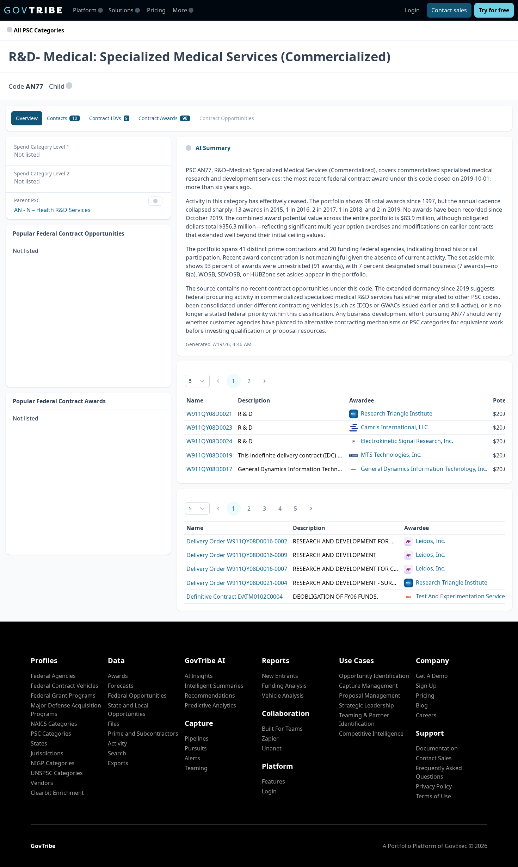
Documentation (437, 748)
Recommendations (210, 695)
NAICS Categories (54, 724)
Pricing (156, 10)
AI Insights (199, 676)
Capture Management (368, 686)
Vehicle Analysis (283, 695)
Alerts (192, 758)
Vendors (42, 783)
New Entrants (280, 676)
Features (273, 781)
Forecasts (121, 686)
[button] (69, 86)
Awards (118, 676)
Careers (426, 715)
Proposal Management (369, 695)
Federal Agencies (53, 676)
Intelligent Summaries (214, 686)
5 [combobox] (190, 381)
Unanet (272, 748)
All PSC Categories (38, 30)
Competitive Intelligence (371, 733)
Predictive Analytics (210, 705)
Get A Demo (432, 676)
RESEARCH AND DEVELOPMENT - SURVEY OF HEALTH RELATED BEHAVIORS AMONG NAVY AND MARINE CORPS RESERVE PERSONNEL (346, 583)
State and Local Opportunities (128, 709)
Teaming (196, 768)
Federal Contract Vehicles (64, 686)
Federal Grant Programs (63, 695)
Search (117, 753)
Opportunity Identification (374, 676)
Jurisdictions (47, 753)
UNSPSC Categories (57, 773)
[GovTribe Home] (33, 10)
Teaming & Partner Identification (364, 719)
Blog (422, 705)
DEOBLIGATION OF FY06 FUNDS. (335, 596)
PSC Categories (51, 733)
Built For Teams (282, 728)
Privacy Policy (434, 786)
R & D (245, 414)
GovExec (456, 846)
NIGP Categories (53, 763)
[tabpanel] (344, 257)
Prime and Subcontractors (143, 733)
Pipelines (197, 738)
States (39, 743)
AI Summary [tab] (213, 148)
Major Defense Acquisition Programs (66, 709)
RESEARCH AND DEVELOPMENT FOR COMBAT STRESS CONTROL (346, 569)
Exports (118, 763)
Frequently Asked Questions (439, 772)
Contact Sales (434, 758)
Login (412, 10)
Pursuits (196, 748)
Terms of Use (433, 796)
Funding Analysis (284, 686)
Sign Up (426, 686)
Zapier (270, 738)
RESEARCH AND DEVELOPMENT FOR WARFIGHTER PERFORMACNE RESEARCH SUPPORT (346, 541)
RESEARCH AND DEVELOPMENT (334, 555)
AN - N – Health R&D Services (52, 210)
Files (113, 724)
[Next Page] (265, 381)
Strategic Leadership (366, 705)
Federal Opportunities (137, 695)
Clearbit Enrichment (57, 793)
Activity (117, 743)
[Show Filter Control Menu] (155, 201)
